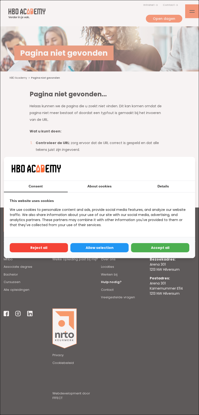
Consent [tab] (36, 186)
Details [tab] (163, 186)
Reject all (38, 247)
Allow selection (100, 247)
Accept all (160, 247)
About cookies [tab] (99, 186)
